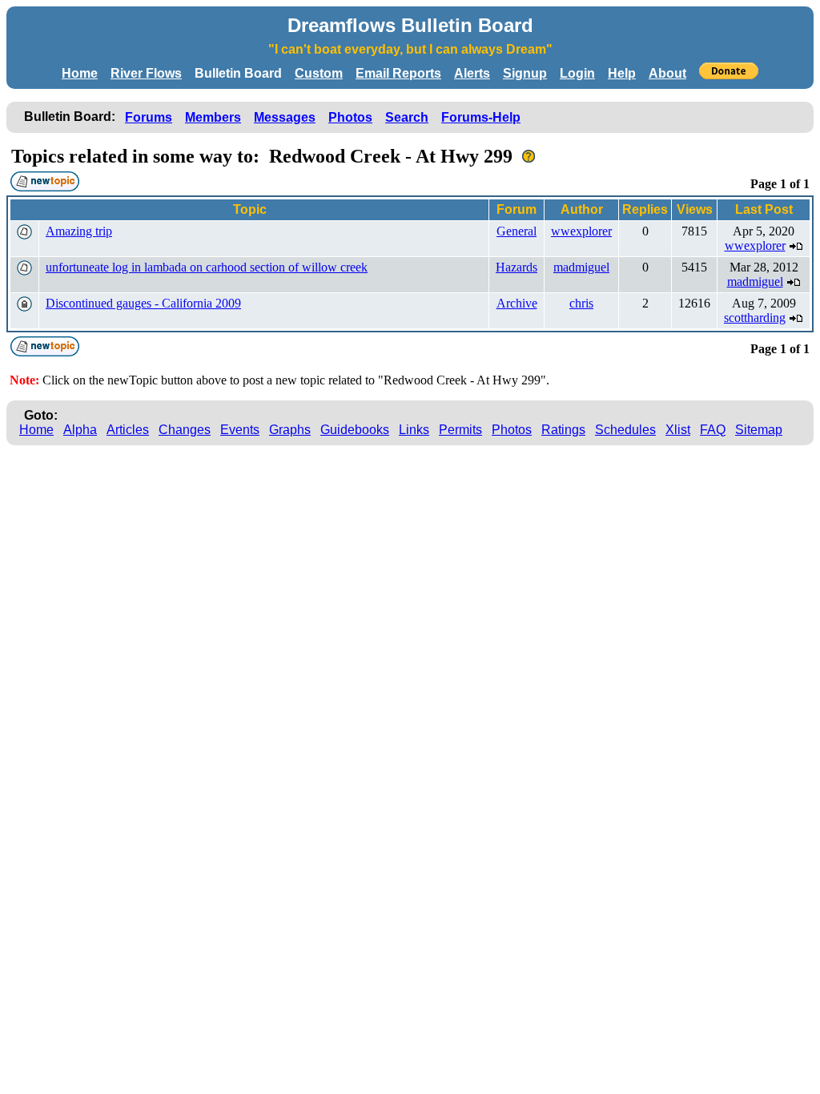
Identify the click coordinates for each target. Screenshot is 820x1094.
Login (577, 73)
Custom (319, 73)
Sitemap (758, 429)
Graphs (290, 429)
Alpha (80, 429)
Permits (460, 429)
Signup (525, 73)
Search (406, 117)
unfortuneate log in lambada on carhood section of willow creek (207, 267)
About (667, 73)
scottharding (755, 317)
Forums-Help (481, 117)
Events (239, 429)
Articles (128, 429)
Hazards (516, 267)
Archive (516, 303)
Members (213, 117)
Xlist (677, 429)
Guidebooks (354, 429)
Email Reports (398, 73)
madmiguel (581, 267)
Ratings (563, 429)
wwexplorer (581, 231)
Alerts (472, 73)
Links (414, 429)
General (516, 231)
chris (581, 303)
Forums (148, 117)
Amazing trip (79, 231)
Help (622, 73)
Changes (185, 429)
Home (80, 73)
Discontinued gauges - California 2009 (143, 303)
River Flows (146, 73)
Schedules (625, 429)
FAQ (713, 429)
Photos (350, 117)
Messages (285, 117)
